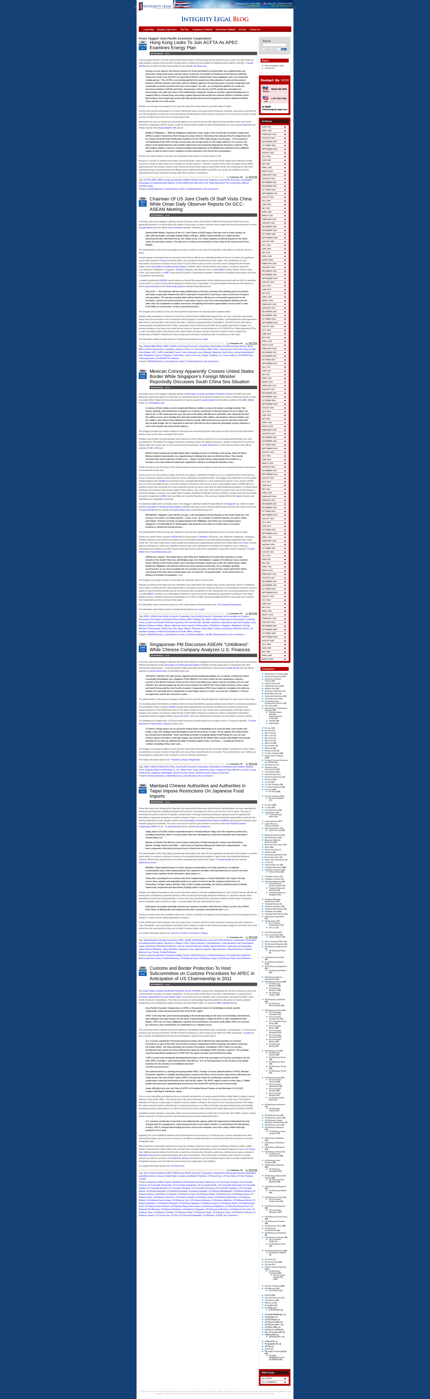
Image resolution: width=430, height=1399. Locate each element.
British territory (219, 619)
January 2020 (268, 267)
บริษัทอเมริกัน (270, 1335)
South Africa (178, 355)
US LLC (272, 928)
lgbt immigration (272, 828)
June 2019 (266, 289)
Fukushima (150, 946)
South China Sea (193, 355)
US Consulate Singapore (226, 1188)
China (163, 260)
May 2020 (266, 253)
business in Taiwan (199, 933)
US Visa (174, 1215)
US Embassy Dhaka (205, 1194)
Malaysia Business (273, 835)
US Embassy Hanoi (240, 1194)
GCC (154, 352)
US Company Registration (229, 604)
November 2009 (269, 630)
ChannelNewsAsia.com (160, 552)
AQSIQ (188, 940)
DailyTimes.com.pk (147, 862)
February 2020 (269, 264)
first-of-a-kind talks (193, 622)
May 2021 (266, 208)
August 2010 (268, 596)
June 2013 (266, 526)
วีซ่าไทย (268, 1346)
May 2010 (266, 607)
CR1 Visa (269, 706)
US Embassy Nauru (210, 1203)
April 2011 (267, 567)
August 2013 (268, 519)
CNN (150, 448)
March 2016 (267, 426)
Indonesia (192, 352)
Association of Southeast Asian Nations (169, 266)
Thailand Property (273, 906)
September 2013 (269, 515)
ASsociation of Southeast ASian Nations (157, 183)
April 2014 (267, 493)
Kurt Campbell (243, 622)
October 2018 (269, 319)
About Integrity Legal (274, 66)
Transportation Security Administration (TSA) (275, 715)
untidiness (156, 773)
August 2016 (268, 408)
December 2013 (269, 504)
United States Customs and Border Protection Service (208, 394)
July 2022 (266, 156)
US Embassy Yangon (274, 994)
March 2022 (267, 171)
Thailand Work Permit (274, 914)
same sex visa (275, 830)
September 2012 (269, 533)
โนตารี (267, 1349)
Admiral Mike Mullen (153, 346)
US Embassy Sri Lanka (240, 1209)
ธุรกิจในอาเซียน (271, 1327)
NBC (245, 400)
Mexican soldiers (155, 625)
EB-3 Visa (269, 738)
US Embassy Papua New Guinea (185, 1206)
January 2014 (268, 500)
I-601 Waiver (270, 772)
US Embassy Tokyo (227, 958)
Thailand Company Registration (185, 760)
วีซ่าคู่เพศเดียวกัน (271, 1344)
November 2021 (269, 186)
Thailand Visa (271, 911)
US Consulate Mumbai (157, 1188)
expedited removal (147, 1176)
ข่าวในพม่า (269, 1308)
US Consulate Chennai (275, 1081)
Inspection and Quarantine (239, 946)
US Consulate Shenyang (202, 1188)
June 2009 (266, 648)
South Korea (144, 773)
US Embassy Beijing (242, 1191)
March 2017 (267, 382)
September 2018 (269, 323)
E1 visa (268, 728)
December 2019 (269, 271)
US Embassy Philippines (212, 1206)
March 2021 (267, 216)
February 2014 (269, 496)
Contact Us (270, 68)
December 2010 (269, 581)
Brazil (250, 346)
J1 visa (268, 782)
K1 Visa (268, 789)
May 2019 (266, 293)
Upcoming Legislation (274, 916)
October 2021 (269, 190)
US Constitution (272, 935)
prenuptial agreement (274, 855)
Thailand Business (194, 189)
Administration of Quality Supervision (161, 940)
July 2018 (266, 330)
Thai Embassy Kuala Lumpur (275, 885)
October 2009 (269, 633)
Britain (209, 619)
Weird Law (269, 1303)
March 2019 (267, 301)
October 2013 (269, 511)
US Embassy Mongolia (167, 1203)
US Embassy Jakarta (185, 1197)
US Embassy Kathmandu (225, 1197)
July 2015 (266, 456)
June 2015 (266, 459)
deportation (250, 1173)
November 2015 (269, 441)
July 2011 (266, 556)
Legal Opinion (271, 821)
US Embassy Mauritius (275, 1143)
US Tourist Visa (214, 1176)
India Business (271, 774)
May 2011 (266, 563)
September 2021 (269, 193)
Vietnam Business (220, 634)
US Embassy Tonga (202, 1212)
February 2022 (269, 175)
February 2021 (269, 219)
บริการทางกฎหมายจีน (273, 1332)
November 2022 (269, 142)
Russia (158, 355)
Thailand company (273, 870)
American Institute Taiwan (177, 955)
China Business (171, 189)
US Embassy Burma (273, 982)
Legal (205, 339)
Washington (167, 773)
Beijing (249, 767)
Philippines (149, 355)
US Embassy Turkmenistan (271, 1229)
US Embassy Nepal (228, 1203)
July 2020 (266, 245)
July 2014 (266, 482)
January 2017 (268, 389)
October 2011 (268, 548)
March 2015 (267, 463)
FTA (227, 183)
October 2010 (269, 589)
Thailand (180, 269)
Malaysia (207, 352)
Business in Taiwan (173, 943)
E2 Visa (268, 730)
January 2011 (268, 578)
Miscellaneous (271, 838)
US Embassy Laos (180, 1200)
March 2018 (267, 345)
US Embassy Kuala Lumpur (158, 1200)
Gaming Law (270, 765)
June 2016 (266, 415)
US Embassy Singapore (193, 1209)
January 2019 (268, 308)
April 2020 (267, 256)
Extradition (274, 1290)
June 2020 (266, 249)
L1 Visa (268, 807)
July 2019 (266, 286)
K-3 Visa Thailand (272, 787)
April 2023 (267, 131)
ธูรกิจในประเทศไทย (273, 1330)
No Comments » (212, 189)
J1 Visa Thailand (272, 784)
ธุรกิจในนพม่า (274, 1310)
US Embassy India (273, 1078)
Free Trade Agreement (214, 183)
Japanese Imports (203, 949)
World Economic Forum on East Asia (212, 773)
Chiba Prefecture (197, 943)
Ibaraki (206, 946)
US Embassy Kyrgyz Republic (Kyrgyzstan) (275, 1121)
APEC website (223, 1003)
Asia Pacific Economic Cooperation (236, 180)
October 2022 (269, 145)
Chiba (186, 943)
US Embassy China (189, 958)
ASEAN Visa (270, 688)
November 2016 (269, 397)
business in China (179, 933)
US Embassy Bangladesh (220, 1191)
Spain (180, 628)
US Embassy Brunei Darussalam (273, 978)
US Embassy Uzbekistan (275, 1233)
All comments (269, 1382)
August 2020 (268, 241)
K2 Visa (272, 791)
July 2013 (266, 522)
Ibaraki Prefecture (218, 946)
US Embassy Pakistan (274, 1165)
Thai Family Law (272, 865)
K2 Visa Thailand (276, 798)
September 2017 (269, 363)
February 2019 (269, 304)
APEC (154, 180)
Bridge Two (200, 619)
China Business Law (231, 943)
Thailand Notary (272, 904)
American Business (156, 776)
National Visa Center (274, 845)
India (184, 352)
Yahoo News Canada (160, 724)
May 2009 (266, 652)
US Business (210, 1182)
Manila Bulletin (165, 128)
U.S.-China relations (227, 355)
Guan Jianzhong (201, 770)
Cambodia (169, 349)
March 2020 (267, 260)
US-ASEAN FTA (163, 358)
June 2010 (266, 604)
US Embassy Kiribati (274, 1054)
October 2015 (269, 445)
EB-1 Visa (269, 733)
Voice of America (175, 227)
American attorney (181, 1158)
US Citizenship (271, 932)
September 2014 (269, 474)
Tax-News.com (200, 66)
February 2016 (269, 430)
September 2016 (269, 404)
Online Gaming (271, 850)
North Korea (227, 352)
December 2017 (269, 352)
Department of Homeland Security (229, 1173)
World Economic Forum (184, 773)
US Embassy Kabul (277, 951)
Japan (239, 496)
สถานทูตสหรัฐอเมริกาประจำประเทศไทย (277, 1357)
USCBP (161, 481)
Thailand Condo (272, 876)
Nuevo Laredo (188, 625)
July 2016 (266, 411)
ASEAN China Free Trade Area (205, 180)
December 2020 (269, 227)
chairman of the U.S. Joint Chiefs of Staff (193, 349)
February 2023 (269, 134)
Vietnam (175, 358)
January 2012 (268, 545)
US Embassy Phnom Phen (237, 1206)
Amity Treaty (274, 872)
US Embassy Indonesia (164, 1197)
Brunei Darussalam (155, 349)
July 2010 (266, 600)
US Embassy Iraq (272, 1115)
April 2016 (267, 423)
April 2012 (267, 537)
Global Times (186, 770)
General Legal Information (271, 768)
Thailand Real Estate (274, 909)
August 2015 (268, 452)
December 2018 (269, 312)
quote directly (147, 227)
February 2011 (269, 574)
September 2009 (269, 637)
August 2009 (268, 641)
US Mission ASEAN (195, 634)
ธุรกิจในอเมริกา (275, 1337)
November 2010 (269, 585)
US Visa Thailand (245, 1176)
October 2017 (269, 360)
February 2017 (269, 386)
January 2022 (268, 179)
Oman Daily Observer (176, 286)
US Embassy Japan (208, 958)
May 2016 (266, 419)
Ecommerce (270, 746)
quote (245, 125)
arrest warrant (271, 683)
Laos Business (271, 810)
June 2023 (266, 127)
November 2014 (269, 471)
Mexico (167, 625)
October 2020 (269, 234)
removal (160, 1176)
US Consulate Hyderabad (230, 1185)
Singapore (167, 355)
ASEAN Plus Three (166, 767)
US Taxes (269, 1259)
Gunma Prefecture (193, 946)
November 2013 (269, 508)
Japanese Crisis (186, 949)
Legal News (270, 812)
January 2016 (268, 434)
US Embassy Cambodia (166, 1194)
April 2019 (267, 297)
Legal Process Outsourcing (271, 825)
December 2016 (269, 393)
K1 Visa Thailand (272, 796)
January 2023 (268, 138)
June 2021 (266, 204)
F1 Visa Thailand (272, 753)
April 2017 (267, 378)
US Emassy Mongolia (156, 1191)
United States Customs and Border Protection (185, 1176)
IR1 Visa (268, 779)
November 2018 (269, 315)
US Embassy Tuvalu (221, 1212)
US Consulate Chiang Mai (159, 1185)
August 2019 (268, 282)
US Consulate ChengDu (228, 1182)
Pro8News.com (157, 403)
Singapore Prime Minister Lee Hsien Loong (236, 770)
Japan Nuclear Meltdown (150, 949)
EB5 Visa (268, 743)
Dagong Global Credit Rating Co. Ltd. (162, 770)
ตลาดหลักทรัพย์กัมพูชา (274, 1314)
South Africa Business (275, 860)
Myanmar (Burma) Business (273, 841)
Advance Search (271, 49)
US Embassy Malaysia (200, 1200)
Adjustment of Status (274, 674)
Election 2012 (270, 751)
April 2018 (267, 341)
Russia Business (272, 857)
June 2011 (266, 559)
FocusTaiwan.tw (203, 826)
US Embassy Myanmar (189, 1203)
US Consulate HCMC (207, 1185)
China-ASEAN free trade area (189, 183)
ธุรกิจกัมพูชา (270, 1317)
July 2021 (266, 201)
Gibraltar (206, 622)
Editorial (268, 748)
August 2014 (268, 478)
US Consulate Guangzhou (185, 1185)
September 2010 (269, 593)
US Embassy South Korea (217, 1209)
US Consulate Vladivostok (275, 1200)
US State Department (274, 1251)
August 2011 (268, 552)
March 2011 (267, 570)
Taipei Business (219, 949)
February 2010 (269, 618)
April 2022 (267, 167)
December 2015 (269, 437)
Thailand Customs (273, 879)
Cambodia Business (216, 955)
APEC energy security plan (170, 180)
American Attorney (157, 1173)
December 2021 (269, 182)
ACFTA (147, 180)
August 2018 (268, 326)
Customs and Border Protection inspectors (164, 622)
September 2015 (269, 448)
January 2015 (268, 467)
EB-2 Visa (269, 736)
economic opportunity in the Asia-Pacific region (160, 997)
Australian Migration (274, 691)
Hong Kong (235, 183)
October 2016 (269, 400)
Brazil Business (271, 694)
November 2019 (269, 275)
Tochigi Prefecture (168, 952)
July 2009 (266, 644)
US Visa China (177, 1166)
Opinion (268, 852)
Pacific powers (202, 625)
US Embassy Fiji (223, 1194)
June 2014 (266, 485)
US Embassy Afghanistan (276, 947)
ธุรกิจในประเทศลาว (273, 1325)
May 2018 (266, 338)
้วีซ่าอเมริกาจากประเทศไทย (276, 1351)
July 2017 (266, 367)
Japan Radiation (170, 949)
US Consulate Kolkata (275, 1090)
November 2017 (269, 356)
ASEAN (186, 180)
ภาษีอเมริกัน (270, 1341)
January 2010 (268, 622)
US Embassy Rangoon (171, 1209)
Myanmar (217, 352)
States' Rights (275, 937)
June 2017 (266, 371)
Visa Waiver (270, 1300)
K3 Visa (268, 805)
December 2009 (269, 626)
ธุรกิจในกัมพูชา (271, 1320)
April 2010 (267, 611)
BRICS (222, 269)
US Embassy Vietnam (242, 1212)
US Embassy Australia (177, 1191)
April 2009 (267, 655)
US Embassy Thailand (163, 1212)
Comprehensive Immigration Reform (274, 702)
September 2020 (269, 238)
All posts (267, 1378)
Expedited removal (147, 1155)
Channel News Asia (181, 510)
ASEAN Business (155, 189)
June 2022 (266, 160)
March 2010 (267, 615)
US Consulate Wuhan (275, 1040)
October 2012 (269, 530)
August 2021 (268, 197)
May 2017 (266, 374)
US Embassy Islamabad (274, 1170)
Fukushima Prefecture (167, 946)
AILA (146, 1173)
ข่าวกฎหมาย (270, 1305)
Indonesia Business (273, 777)
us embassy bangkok (197, 1191)
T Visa (267, 862)
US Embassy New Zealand (157, 1206)
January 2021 (268, 223)
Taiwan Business (235, 949)
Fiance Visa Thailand (274, 756)
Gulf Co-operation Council (169, 352)
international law (228, 622)
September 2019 (269, 278)
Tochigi (155, 952)
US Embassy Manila (242, 1200)
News (182, 189)
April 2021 (267, 212)
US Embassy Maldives (221, 1200)
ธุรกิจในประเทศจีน (272, 1322)
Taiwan (205, 355)
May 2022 (266, 164)
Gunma (181, 946)
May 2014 (266, 489)
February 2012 (269, 541)
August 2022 (268, 153)
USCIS (267, 1295)
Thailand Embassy (273, 882)
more (253, 177)
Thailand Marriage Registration (273, 900)
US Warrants (208, 1215)
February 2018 (269, 349)
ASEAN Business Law (202, 940)
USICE (271, 723)
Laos (200, 352)
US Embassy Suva (277, 1062)
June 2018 (266, 334)
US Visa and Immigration (190, 1215)
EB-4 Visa (269, 741)
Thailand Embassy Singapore (277, 894)
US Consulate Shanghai (179, 1188)
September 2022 (269, 149)
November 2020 (269, 230)
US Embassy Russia (273, 1197)
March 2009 (267, 659)
